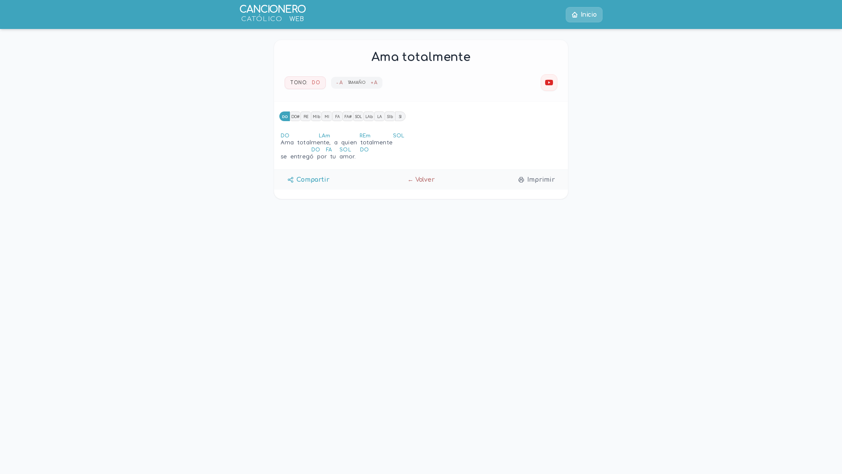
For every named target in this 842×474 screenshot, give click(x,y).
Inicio (589, 14)
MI (327, 116)
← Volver (421, 179)
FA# (348, 116)
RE (306, 116)
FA (337, 116)
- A (339, 82)
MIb (316, 116)
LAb (369, 116)
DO (285, 116)
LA (379, 116)
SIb (390, 116)
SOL (358, 116)
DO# (295, 116)
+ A (374, 82)
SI (400, 116)
